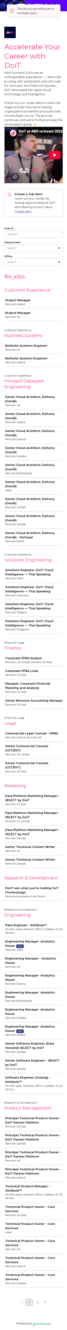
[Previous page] (22, 1302)
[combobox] (7, 248)
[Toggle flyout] (59, 248)
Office (8, 256)
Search (8, 228)
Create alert (23, 211)
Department (12, 242)
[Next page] (45, 1302)
